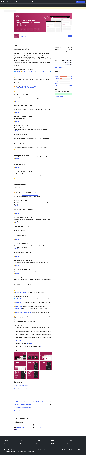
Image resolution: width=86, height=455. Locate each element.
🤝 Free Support (24, 73)
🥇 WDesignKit (17, 316)
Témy (21, 441)
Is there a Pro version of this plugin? (20, 398)
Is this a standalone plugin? (19, 395)
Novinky (5, 441)
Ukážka (21, 440)
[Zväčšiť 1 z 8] (24, 353)
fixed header (65, 62)
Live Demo (17, 101)
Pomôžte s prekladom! (52, 7)
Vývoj (35, 41)
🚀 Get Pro (30, 73)
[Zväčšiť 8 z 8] (37, 371)
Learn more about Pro (41, 80)
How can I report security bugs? (20, 413)
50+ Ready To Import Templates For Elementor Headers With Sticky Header (25, 87)
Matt (68, 441)
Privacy (43, 332)
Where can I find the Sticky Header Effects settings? (24, 404)
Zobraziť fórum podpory (59, 96)
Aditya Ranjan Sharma (20, 427)
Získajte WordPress (80, 1)
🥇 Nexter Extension (18, 308)
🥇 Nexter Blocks (17, 302)
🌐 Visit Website (17, 71)
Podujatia (52, 441)
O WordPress (6, 440)
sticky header (69, 62)
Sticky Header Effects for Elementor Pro (30, 195)
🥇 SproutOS (16, 319)
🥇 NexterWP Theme (18, 306)
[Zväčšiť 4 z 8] (24, 362)
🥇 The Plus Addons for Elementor (21, 298)
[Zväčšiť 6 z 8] (50, 362)
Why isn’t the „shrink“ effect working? (21, 385)
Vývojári (37, 443)
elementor (63, 60)
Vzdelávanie (38, 440)
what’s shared (48, 332)
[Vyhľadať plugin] (15, 11)
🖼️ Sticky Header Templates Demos (27, 71)
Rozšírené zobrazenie (59, 67)
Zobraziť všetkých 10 (68, 58)
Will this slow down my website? (20, 410)
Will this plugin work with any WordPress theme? (23, 407)
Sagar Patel (18, 429)
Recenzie (23, 41)
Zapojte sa (53, 440)
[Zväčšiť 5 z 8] (37, 362)
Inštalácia (29, 41)
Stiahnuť (69, 35)
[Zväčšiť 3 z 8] (50, 353)
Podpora (70, 41)
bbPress (69, 443)
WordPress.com (70, 440)
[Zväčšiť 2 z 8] (37, 353)
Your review (57, 85)
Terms (40, 332)
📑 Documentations (45, 71)
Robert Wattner (38, 427)
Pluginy (21, 443)
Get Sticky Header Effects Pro (21, 292)
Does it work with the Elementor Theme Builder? (23, 391)
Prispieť (53, 443)
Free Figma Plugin (24, 313)
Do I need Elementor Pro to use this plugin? (22, 388)
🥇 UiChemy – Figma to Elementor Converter (23, 312)
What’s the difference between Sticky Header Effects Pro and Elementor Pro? (28, 401)
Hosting (5, 443)
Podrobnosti (17, 41)
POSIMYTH (23, 36)
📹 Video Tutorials (38, 71)
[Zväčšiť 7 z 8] (24, 371)
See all (70, 85)
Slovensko (15, 449)
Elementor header (68, 60)
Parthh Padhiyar (38, 424)
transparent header (68, 64)
